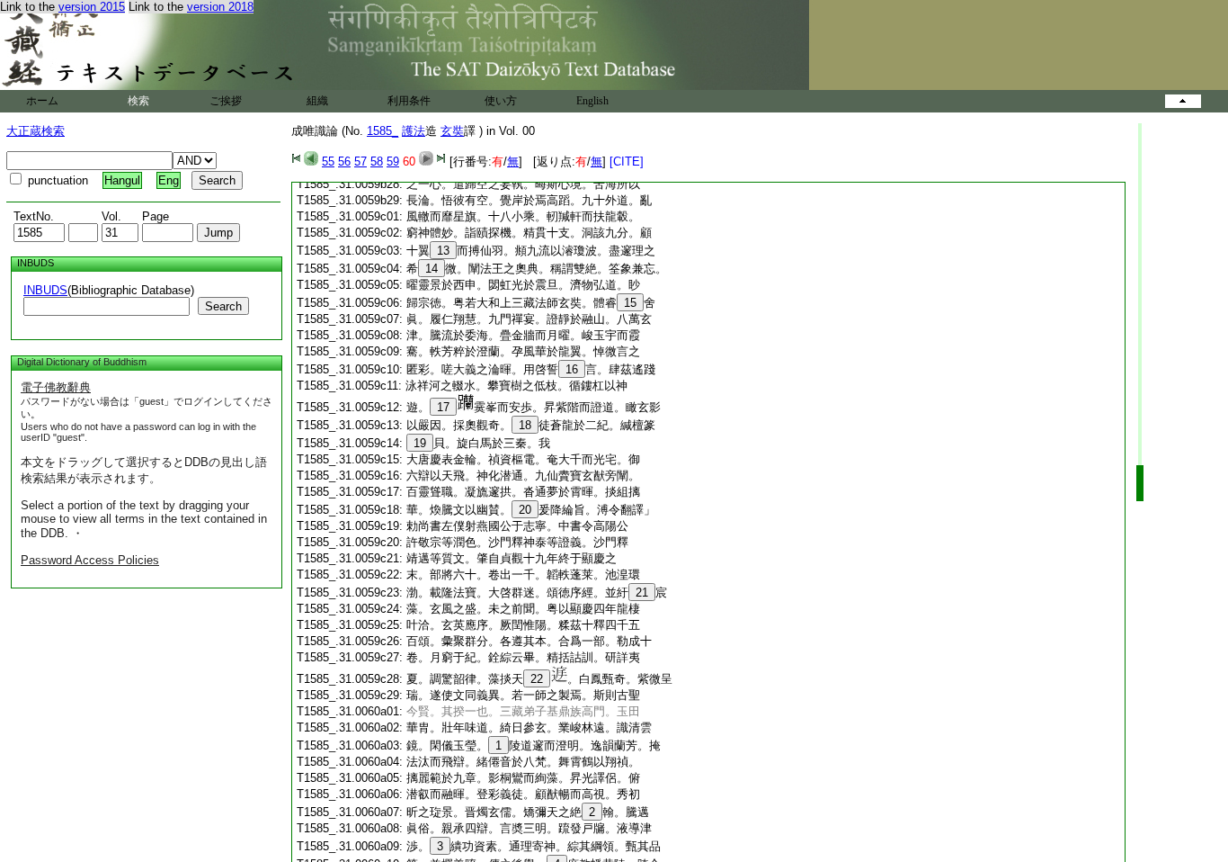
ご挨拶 (225, 100)
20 (525, 509)
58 (376, 161)
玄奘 (452, 131)
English (592, 100)
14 (431, 268)
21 (642, 592)
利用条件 (409, 100)
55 (328, 161)
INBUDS (45, 290)
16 (571, 369)
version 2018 (220, 6)
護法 (413, 131)
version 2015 (91, 6)
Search (223, 306)
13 (443, 250)
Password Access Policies (90, 560)
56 (344, 161)
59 (393, 161)
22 (536, 679)
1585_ (382, 131)
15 (630, 303)
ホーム (42, 100)
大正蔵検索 (35, 131)
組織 (317, 100)
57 (360, 161)
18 (525, 425)
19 (420, 443)
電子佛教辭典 (56, 387)
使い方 (501, 100)
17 (443, 407)
